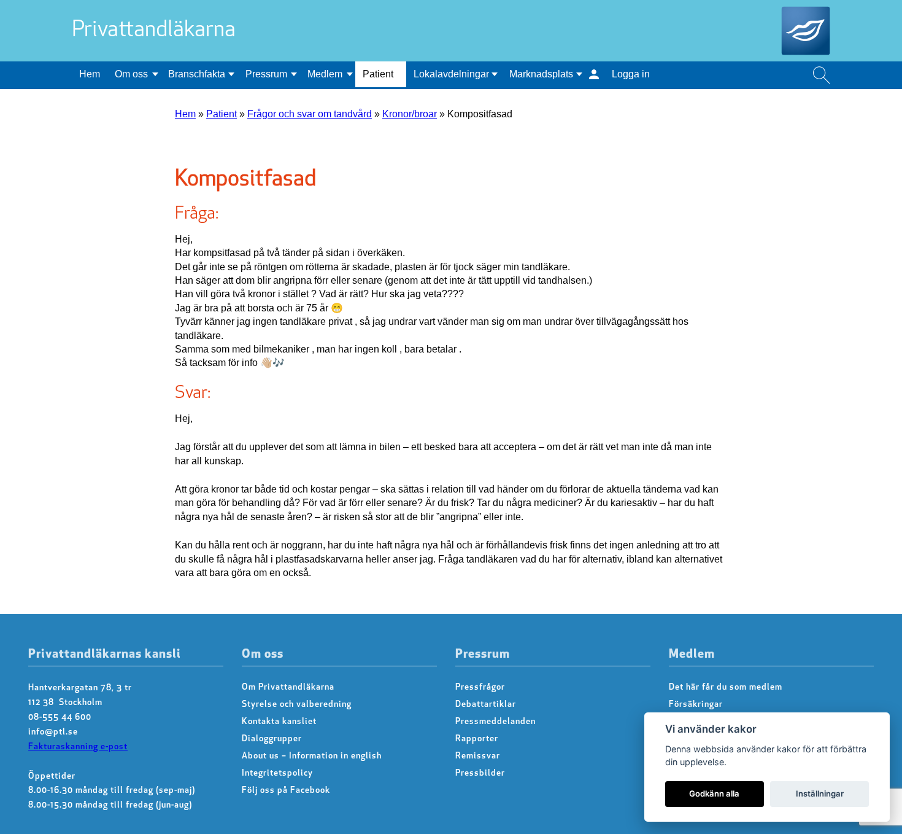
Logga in (631, 74)
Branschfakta (196, 74)
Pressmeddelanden (495, 722)
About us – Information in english (312, 756)
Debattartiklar (485, 704)
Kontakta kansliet (279, 722)
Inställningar (820, 793)
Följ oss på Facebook (286, 790)
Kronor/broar (409, 114)
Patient (378, 74)
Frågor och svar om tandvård (309, 114)
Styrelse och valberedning (297, 704)
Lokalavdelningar (451, 74)
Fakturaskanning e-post (78, 747)
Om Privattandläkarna (288, 687)
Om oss (131, 74)
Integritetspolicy (277, 773)
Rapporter (476, 739)
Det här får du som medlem (725, 687)
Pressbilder (480, 773)
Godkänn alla (714, 793)
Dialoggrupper (272, 739)
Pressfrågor (480, 687)
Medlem (324, 74)
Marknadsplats (541, 74)
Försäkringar (696, 704)
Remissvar (477, 756)
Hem (89, 74)
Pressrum (266, 74)
